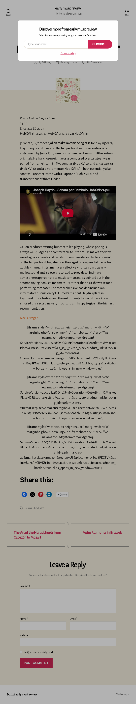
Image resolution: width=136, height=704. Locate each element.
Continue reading (68, 53)
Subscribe (100, 44)
